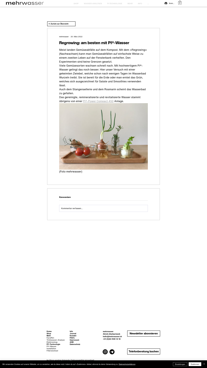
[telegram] (112, 352)
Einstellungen (180, 364)
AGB (72, 342)
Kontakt (73, 335)
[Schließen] (204, 364)
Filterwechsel (52, 350)
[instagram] (105, 352)
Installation (51, 348)
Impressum (74, 340)
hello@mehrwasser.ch (112, 336)
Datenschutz (75, 344)
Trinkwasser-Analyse (56, 340)
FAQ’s (72, 337)
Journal (73, 333)
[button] (115, 3)
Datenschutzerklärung (127, 364)
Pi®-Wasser (51, 346)
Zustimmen (195, 364)
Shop (49, 333)
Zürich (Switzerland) (111, 334)
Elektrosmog (52, 342)
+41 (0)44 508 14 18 (112, 339)
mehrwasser (108, 331)
